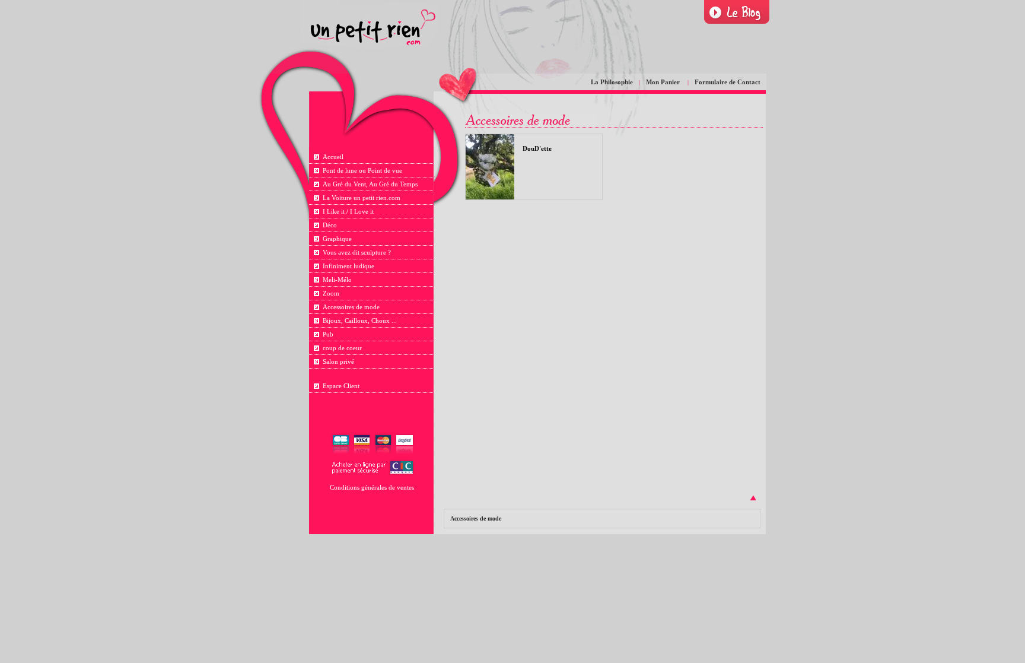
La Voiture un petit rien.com (361, 197)
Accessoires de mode (351, 306)
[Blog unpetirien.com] (736, 12)
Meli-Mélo (337, 279)
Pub (328, 334)
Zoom (331, 293)
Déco (330, 225)
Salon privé (338, 361)
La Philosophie (612, 81)
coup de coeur (342, 347)
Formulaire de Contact (727, 81)
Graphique (337, 238)
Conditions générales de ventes (372, 487)
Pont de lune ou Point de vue (362, 170)
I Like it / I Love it (348, 211)
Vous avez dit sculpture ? (357, 252)
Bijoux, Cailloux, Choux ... (360, 320)
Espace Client (341, 385)
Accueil (333, 156)
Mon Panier (664, 81)
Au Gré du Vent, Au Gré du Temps (370, 184)
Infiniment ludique (348, 265)
